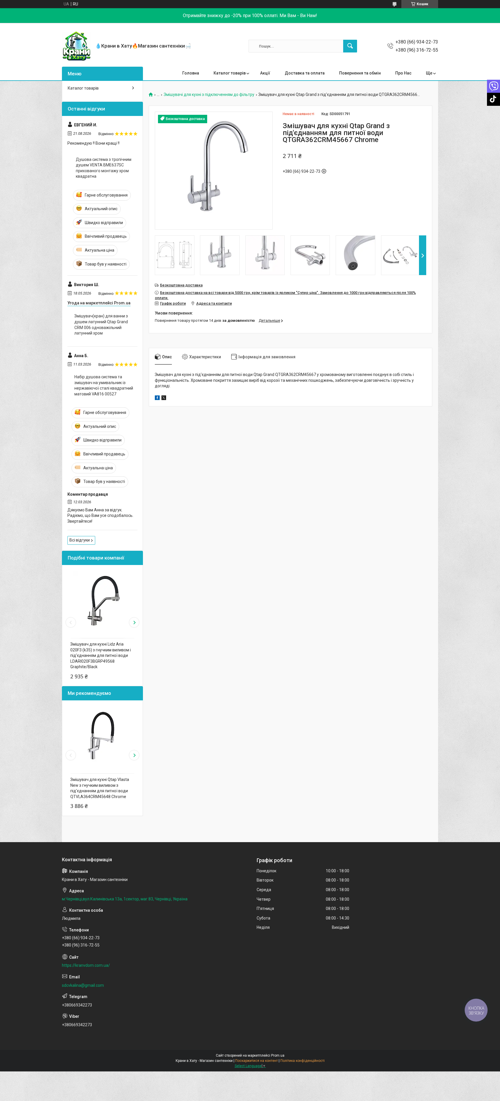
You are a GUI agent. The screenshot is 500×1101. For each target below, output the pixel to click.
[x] (163, 398)
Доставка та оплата (305, 73)
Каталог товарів (230, 73)
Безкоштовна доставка (181, 285)
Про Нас (403, 73)
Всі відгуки (79, 540)
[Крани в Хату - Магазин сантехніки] (76, 46)
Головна (190, 73)
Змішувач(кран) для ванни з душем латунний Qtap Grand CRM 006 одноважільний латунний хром (101, 324)
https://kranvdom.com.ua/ (86, 965)
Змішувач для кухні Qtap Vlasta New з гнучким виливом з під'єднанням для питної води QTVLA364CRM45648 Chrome (99, 788)
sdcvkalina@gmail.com (83, 985)
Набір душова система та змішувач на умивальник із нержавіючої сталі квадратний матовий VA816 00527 (103, 385)
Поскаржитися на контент (256, 1061)
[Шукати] (350, 46)
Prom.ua (277, 1055)
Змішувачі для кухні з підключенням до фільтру (209, 94)
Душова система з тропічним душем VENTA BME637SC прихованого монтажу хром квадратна (103, 168)
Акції (265, 73)
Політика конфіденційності (302, 1061)
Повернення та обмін (360, 73)
